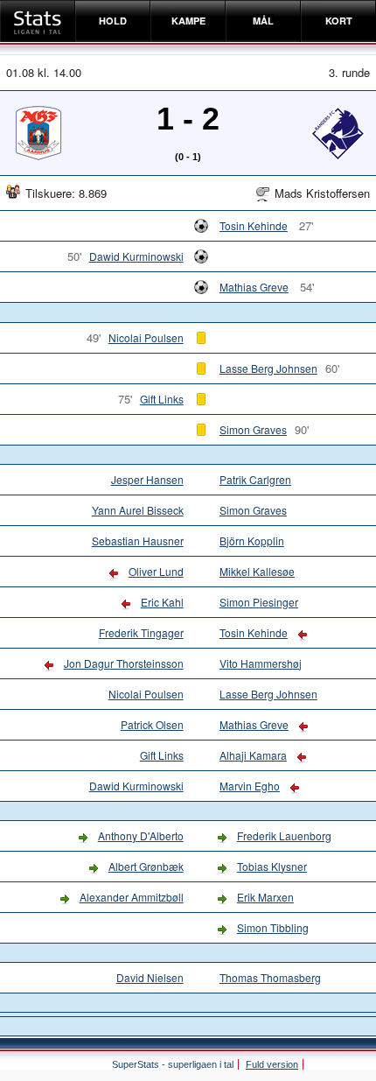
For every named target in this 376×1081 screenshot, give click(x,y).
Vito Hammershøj (260, 663)
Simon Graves (253, 429)
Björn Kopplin (251, 540)
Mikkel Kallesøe (257, 571)
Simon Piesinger (258, 601)
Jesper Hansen (147, 479)
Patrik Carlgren (255, 479)
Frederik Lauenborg (284, 835)
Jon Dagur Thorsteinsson (124, 663)
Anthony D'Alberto (141, 835)
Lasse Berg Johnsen (268, 368)
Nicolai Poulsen (146, 337)
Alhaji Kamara (253, 755)
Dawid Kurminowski (136, 256)
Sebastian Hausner (138, 540)
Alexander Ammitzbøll (132, 896)
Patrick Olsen (152, 724)
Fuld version (272, 1064)
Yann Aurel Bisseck (138, 509)
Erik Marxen (265, 896)
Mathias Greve (254, 286)
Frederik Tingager (141, 632)
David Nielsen (150, 977)
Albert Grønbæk (146, 866)
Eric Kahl (162, 601)
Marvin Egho (249, 785)
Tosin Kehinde (253, 225)
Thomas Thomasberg (270, 977)
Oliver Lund (156, 571)
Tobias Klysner (272, 866)
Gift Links (162, 398)
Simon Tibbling (273, 927)
